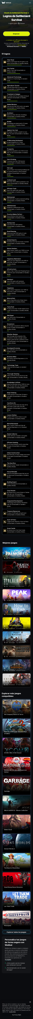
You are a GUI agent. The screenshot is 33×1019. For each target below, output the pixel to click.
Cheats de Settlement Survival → (16, 13)
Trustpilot (8, 959)
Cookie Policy (12, 1011)
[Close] (30, 1002)
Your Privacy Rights (16, 1014)
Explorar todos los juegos (16, 932)
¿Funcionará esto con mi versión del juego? (16, 969)
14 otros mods (22, 45)
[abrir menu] (30, 2)
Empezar (16, 34)
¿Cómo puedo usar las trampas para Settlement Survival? (16, 964)
